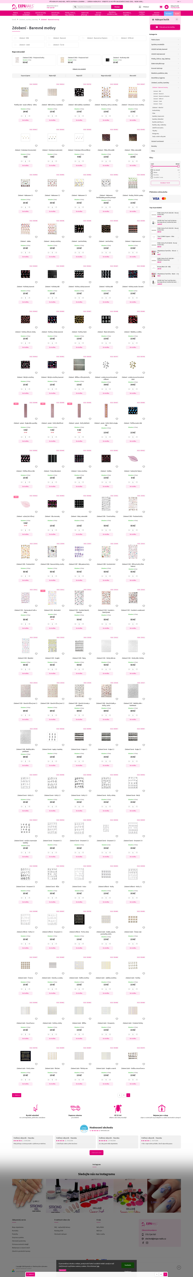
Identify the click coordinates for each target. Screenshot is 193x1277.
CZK (178, 2)
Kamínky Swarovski (158, 116)
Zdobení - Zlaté (157, 101)
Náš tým (99, 1231)
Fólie (153, 113)
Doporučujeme (25, 76)
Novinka (166, 175)
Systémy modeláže (157, 44)
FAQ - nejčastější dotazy (62, 1227)
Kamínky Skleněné (157, 119)
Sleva (166, 172)
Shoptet (22, 1271)
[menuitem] (16, 13)
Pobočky (15, 1234)
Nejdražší (79, 76)
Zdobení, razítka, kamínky (160, 83)
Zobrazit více (96, 1153)
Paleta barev (155, 40)
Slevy (153, 151)
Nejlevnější (52, 76)
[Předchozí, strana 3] (124, 1095)
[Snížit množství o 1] (22, 116)
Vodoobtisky (156, 110)
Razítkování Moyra (157, 122)
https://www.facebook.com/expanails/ (143, 1242)
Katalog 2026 (58, 1231)
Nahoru (17, 1095)
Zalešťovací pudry (157, 128)
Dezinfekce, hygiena (158, 78)
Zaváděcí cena (166, 177)
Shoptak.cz (31, 1271)
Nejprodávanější (106, 76)
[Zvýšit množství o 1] (29, 116)
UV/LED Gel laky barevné (159, 49)
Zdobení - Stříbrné (158, 99)
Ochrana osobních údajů (20, 1244)
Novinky (154, 146)
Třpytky (154, 131)
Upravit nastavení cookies (24, 1268)
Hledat (117, 7)
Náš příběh (100, 1227)
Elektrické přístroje (157, 63)
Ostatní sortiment (157, 141)
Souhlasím (128, 1265)
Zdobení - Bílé (157, 91)
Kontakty (15, 1231)
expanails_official (147, 1242)
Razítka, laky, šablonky (159, 125)
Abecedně (133, 76)
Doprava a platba (18, 1237)
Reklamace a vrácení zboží (21, 1248)
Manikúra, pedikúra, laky (159, 73)
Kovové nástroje (156, 68)
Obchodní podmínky (19, 1241)
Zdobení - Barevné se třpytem (161, 96)
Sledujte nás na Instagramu (96, 1174)
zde (98, 1266)
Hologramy (155, 134)
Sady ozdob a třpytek (159, 137)
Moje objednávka (17, 1227)
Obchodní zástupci (60, 1234)
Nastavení (63, 1270)
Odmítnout (127, 1272)
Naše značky (100, 1234)
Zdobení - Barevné (158, 94)
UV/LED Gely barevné (158, 54)
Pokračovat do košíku (167, 27)
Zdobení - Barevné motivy (160, 87)
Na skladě (166, 170)
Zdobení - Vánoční (157, 108)
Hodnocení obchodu (101, 1127)
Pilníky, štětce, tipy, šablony (160, 59)
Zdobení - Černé (157, 104)
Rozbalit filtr (165, 183)
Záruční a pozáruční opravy (21, 1251)
